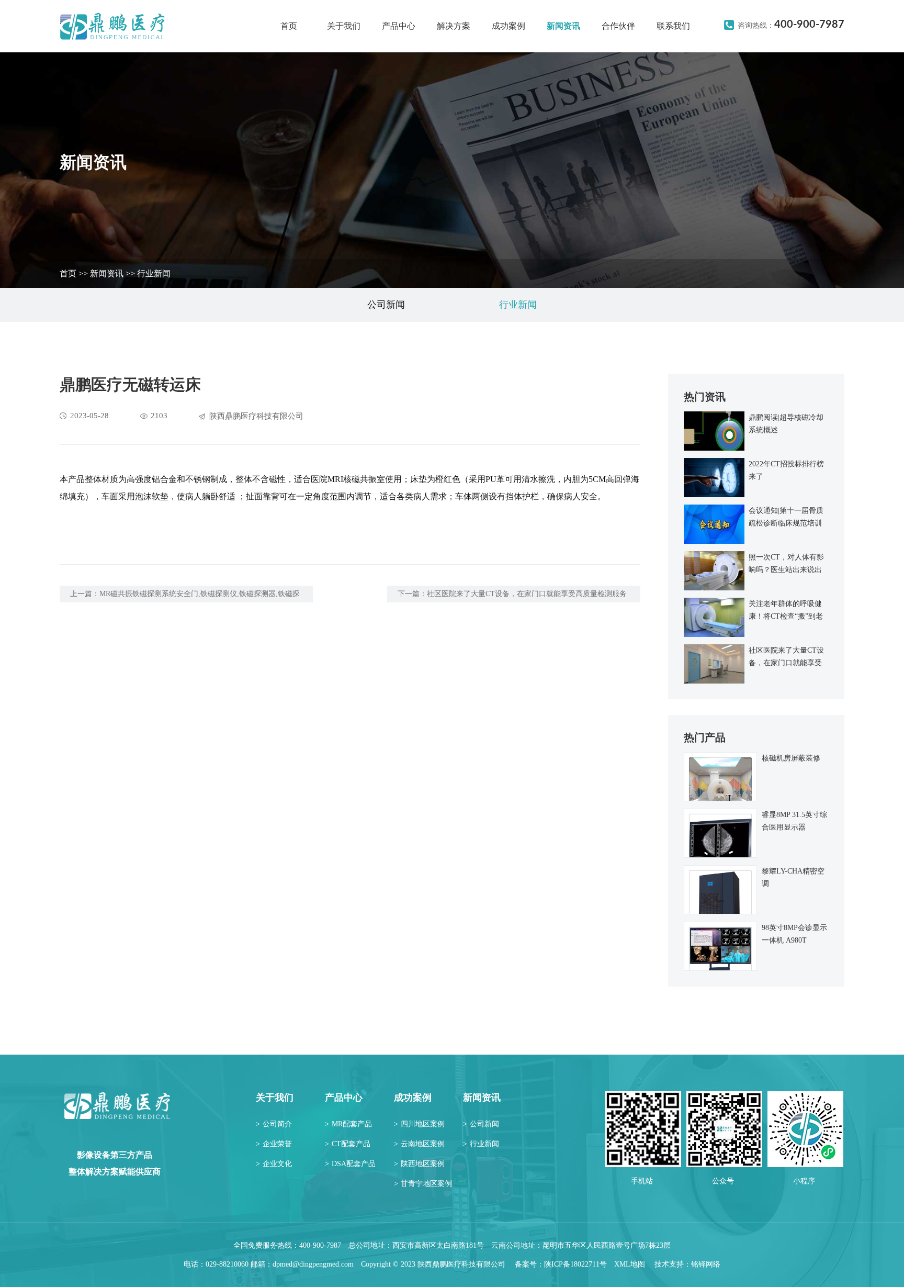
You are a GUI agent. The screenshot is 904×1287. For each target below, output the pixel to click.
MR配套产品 (348, 1124)
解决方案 (453, 25)
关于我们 (343, 25)
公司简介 (274, 1124)
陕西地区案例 (419, 1164)
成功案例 (508, 25)
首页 (288, 25)
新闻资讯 (563, 25)
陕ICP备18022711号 (575, 1264)
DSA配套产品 (350, 1164)
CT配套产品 (347, 1144)
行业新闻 (154, 273)
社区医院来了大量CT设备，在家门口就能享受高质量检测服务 (527, 594)
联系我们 (673, 25)
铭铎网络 (705, 1264)
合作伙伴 (618, 25)
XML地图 (629, 1264)
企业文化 (274, 1164)
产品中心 (398, 25)
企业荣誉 (274, 1144)
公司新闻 (386, 304)
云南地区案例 (419, 1144)
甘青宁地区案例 (423, 1184)
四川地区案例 (419, 1124)
